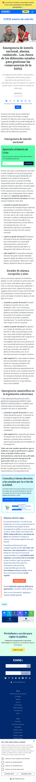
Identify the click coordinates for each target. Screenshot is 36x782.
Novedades (18, 727)
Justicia (18, 702)
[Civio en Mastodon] (16, 678)
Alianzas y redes (18, 735)
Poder (18, 713)
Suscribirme (28, 163)
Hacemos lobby (18, 738)
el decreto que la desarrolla (18, 176)
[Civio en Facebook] (9, 678)
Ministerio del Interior (29, 41)
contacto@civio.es (19, 682)
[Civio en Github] (26, 678)
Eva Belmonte (18, 93)
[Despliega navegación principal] (32, 11)
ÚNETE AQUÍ (19, 581)
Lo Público (18, 696)
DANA (18, 107)
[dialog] (18, 760)
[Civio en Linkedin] (19, 678)
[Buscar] (28, 666)
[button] (18, 779)
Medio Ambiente (18, 708)
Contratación (18, 705)
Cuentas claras (18, 732)
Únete (26, 11)
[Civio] (5, 11)
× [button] (34, 741)
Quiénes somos (18, 730)
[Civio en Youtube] (22, 678)
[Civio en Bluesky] (5, 678)
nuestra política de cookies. (18, 754)
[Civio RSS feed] (29, 678)
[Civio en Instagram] (12, 678)
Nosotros (18, 721)
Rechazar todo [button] (26, 774)
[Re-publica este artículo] (29, 101)
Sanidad (18, 699)
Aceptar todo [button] (9, 774)
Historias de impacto (18, 724)
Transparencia (18, 710)
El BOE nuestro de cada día (18, 693)
